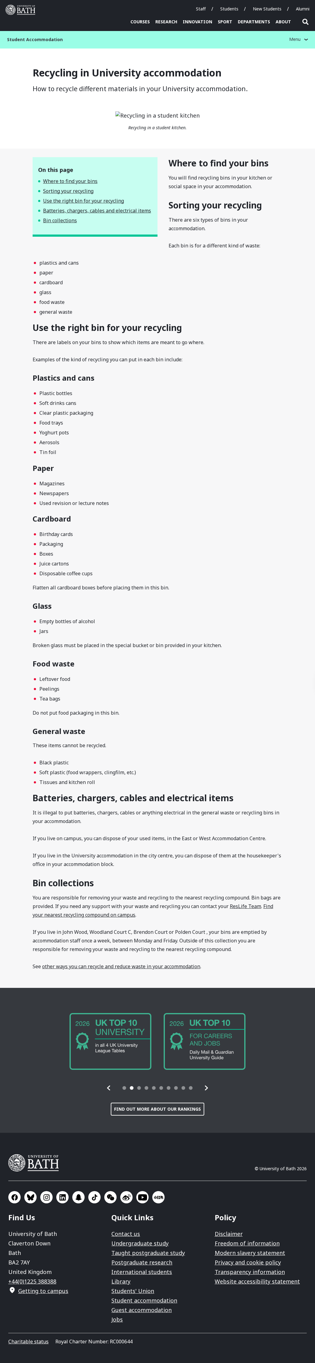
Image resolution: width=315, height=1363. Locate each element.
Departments (254, 22)
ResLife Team (245, 906)
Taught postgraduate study (148, 1252)
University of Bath (22, 9)
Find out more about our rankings (157, 1109)
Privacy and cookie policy (248, 1262)
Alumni (302, 9)
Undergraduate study (140, 1243)
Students (229, 9)
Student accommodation (144, 1300)
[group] (110, 1041)
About (283, 22)
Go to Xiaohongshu (158, 1197)
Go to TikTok (94, 1197)
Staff (201, 9)
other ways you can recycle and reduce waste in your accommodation (121, 966)
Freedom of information (247, 1243)
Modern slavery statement (250, 1252)
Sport (225, 22)
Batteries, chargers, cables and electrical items (97, 210)
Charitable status (28, 1341)
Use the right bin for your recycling (83, 200)
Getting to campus (43, 1291)
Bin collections (60, 220)
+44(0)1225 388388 (32, 1281)
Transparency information (250, 1272)
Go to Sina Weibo (126, 1197)
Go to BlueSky (30, 1197)
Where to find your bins (70, 181)
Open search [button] (305, 21)
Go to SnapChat (78, 1197)
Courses (140, 22)
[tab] (124, 1088)
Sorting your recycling (68, 191)
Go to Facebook (14, 1197)
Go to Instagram (46, 1197)
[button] (109, 1088)
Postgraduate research (141, 1262)
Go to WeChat (110, 1197)
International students (141, 1272)
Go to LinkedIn (62, 1197)
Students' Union (132, 1291)
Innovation (197, 22)
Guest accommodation (141, 1310)
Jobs (117, 1319)
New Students (267, 9)
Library (120, 1281)
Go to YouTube (142, 1197)
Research (166, 22)
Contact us (125, 1233)
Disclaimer (229, 1233)
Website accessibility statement (257, 1281)
